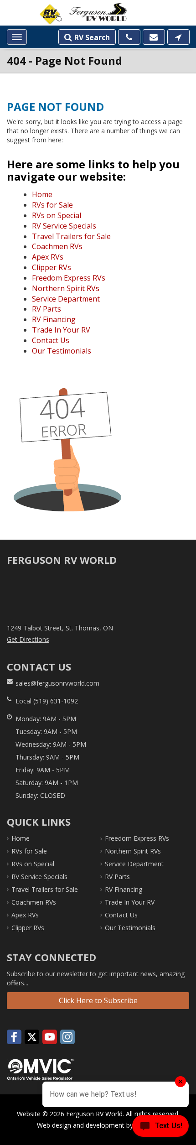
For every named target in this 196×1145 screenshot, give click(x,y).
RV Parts (46, 309)
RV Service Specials (64, 226)
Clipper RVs (51, 267)
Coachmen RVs (57, 246)
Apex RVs (47, 257)
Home (42, 194)
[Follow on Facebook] (14, 1037)
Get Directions (28, 639)
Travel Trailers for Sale (71, 236)
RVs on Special (56, 215)
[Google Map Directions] (178, 37)
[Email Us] (154, 37)
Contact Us (50, 340)
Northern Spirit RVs (65, 288)
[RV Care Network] (50, 14)
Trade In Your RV (61, 330)
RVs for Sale (52, 205)
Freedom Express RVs (68, 278)
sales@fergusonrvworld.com (57, 683)
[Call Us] (129, 37)
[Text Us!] (160, 1127)
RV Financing (54, 319)
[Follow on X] (32, 1037)
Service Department (66, 299)
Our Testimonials (61, 351)
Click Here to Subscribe (98, 1000)
